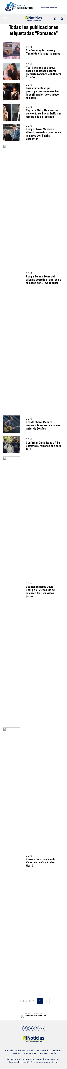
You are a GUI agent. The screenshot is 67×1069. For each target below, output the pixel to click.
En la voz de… (44, 1050)
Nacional (57, 1050)
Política (16, 1053)
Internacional (29, 1053)
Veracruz (20, 1050)
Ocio (53, 1053)
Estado (30, 1050)
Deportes (44, 1053)
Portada (9, 1050)
